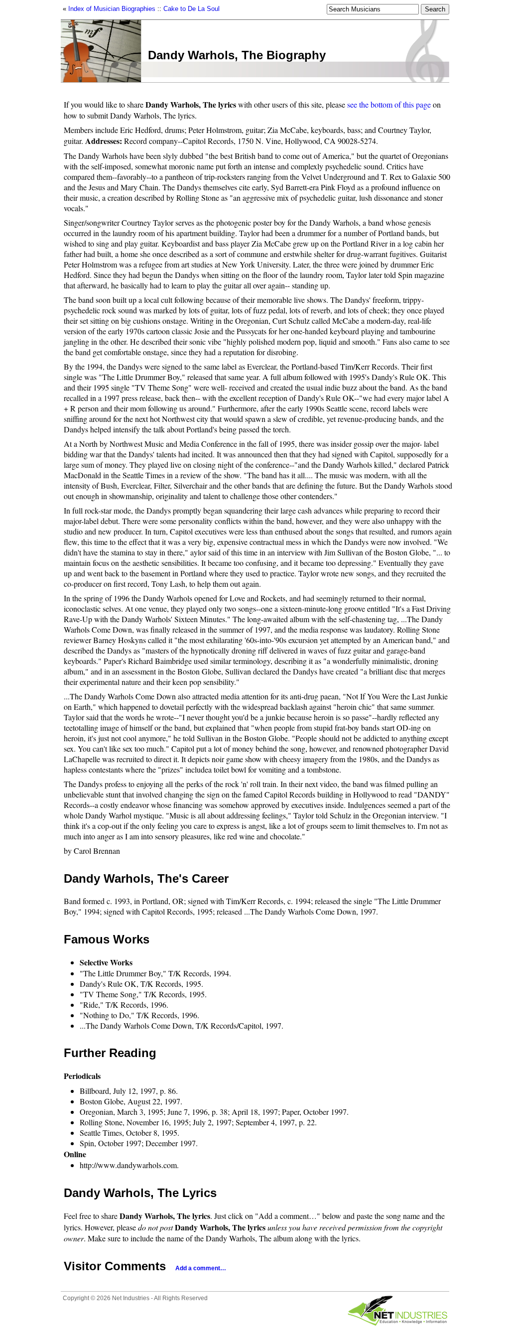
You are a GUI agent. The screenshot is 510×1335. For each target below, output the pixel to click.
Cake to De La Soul (191, 8)
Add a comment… (200, 1268)
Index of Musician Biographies (111, 8)
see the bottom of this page (389, 104)
